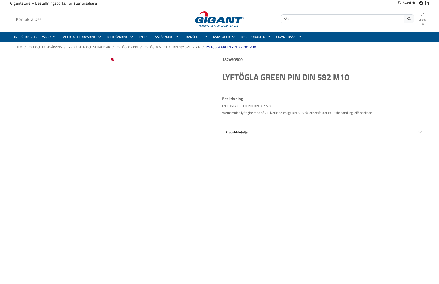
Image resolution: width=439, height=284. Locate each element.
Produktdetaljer (237, 132)
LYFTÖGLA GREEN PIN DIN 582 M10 (231, 47)
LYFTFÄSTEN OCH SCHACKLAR (88, 47)
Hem (18, 47)
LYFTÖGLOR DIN (127, 47)
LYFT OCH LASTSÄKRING (45, 47)
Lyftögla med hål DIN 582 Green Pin (172, 47)
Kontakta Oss (28, 19)
